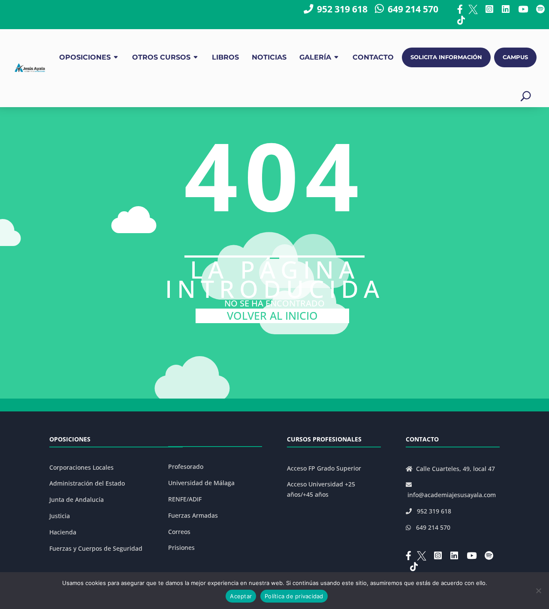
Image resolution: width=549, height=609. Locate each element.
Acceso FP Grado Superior (324, 468)
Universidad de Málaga (201, 483)
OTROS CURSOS (161, 57)
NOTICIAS (269, 57)
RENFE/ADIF (185, 499)
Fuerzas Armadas (193, 515)
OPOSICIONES (85, 57)
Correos (179, 532)
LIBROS (225, 57)
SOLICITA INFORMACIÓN (446, 57)
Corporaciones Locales (81, 467)
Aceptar (241, 596)
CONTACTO (373, 57)
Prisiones (181, 547)
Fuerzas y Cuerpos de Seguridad (95, 548)
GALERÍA (315, 57)
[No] (538, 590)
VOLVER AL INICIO (272, 316)
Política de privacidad (294, 596)
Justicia (59, 516)
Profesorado (185, 466)
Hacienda (62, 532)
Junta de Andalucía (76, 499)
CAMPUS (515, 57)
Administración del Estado (87, 483)
